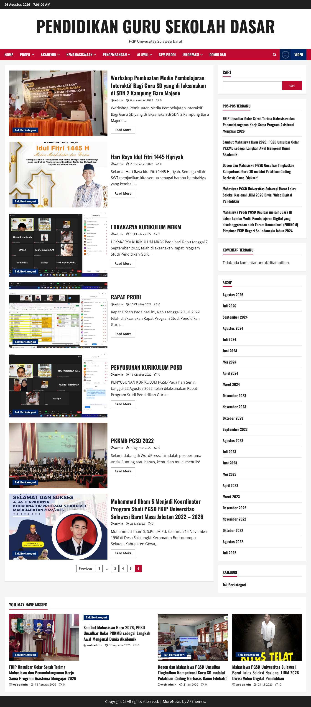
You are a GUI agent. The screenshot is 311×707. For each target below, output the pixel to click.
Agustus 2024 (233, 328)
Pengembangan (115, 54)
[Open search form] (274, 54)
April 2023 (230, 485)
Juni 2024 (230, 351)
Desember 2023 (234, 395)
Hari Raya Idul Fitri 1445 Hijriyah (58, 174)
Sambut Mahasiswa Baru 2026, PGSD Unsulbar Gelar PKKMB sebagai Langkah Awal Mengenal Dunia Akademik (261, 148)
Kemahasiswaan (79, 54)
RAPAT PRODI (58, 315)
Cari (227, 72)
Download (217, 54)
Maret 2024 (231, 384)
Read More (125, 129)
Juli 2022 (229, 552)
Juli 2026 (229, 306)
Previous (85, 568)
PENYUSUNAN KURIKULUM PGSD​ (58, 385)
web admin (20, 684)
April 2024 (230, 373)
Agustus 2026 (233, 294)
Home (9, 54)
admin (118, 100)
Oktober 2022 (233, 530)
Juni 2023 (230, 463)
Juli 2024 (229, 339)
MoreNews (172, 701)
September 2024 (235, 317)
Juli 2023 (229, 451)
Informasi (191, 54)
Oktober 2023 (233, 418)
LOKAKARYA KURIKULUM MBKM (58, 245)
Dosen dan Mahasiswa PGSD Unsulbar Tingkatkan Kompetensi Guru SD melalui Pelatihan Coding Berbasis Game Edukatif (258, 171)
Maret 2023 (231, 496)
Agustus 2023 (233, 440)
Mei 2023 (229, 474)
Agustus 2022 (233, 541)
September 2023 (235, 429)
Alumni (142, 54)
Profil (25, 54)
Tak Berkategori (25, 130)
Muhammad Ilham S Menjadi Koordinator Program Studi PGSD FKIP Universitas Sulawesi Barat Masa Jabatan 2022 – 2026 (58, 527)
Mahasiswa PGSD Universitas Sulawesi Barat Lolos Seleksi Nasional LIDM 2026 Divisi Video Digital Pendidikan (259, 195)
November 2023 (234, 406)
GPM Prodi (167, 54)
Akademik (48, 54)
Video (298, 54)
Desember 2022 (234, 508)
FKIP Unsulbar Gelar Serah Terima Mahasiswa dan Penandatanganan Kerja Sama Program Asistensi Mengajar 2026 (259, 125)
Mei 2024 (229, 362)
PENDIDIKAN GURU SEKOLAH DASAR (155, 26)
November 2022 (234, 519)
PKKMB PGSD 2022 (58, 455)
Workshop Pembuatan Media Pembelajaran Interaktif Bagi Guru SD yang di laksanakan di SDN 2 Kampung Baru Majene (58, 103)
